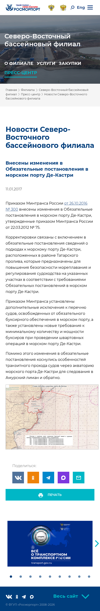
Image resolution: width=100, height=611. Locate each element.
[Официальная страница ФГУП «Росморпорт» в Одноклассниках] (19, 597)
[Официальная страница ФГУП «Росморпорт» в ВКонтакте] (11, 597)
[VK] (18, 477)
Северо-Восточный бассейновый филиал (42, 40)
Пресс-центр (20, 72)
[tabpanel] (50, 544)
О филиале (18, 63)
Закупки (70, 63)
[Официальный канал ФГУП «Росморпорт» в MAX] (34, 597)
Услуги (46, 63)
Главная (11, 90)
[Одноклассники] (33, 477)
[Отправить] (78, 477)
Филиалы (28, 90)
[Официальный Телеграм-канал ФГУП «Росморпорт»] (26, 597)
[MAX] (63, 477)
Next (97, 543)
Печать (55, 495)
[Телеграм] (48, 477)
